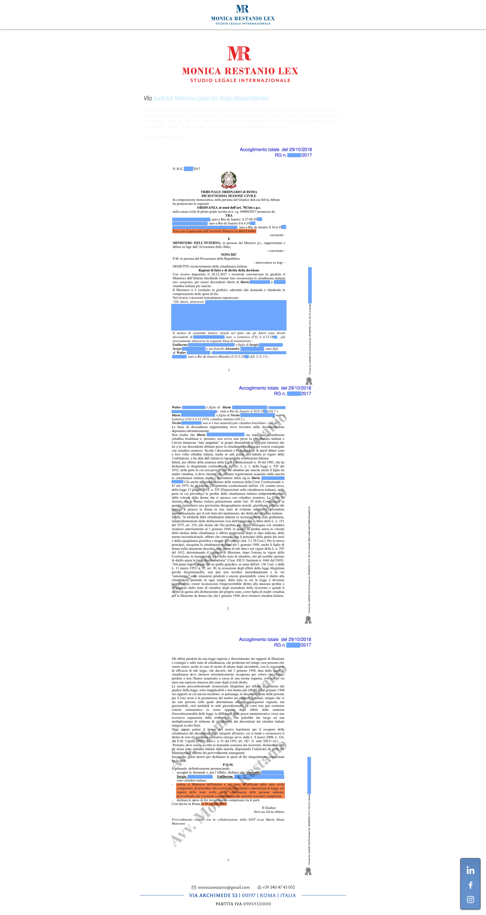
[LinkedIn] (470, 871)
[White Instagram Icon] (470, 899)
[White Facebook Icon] (470, 885)
